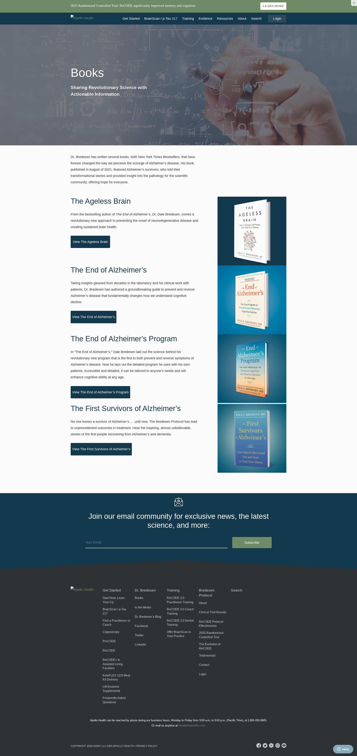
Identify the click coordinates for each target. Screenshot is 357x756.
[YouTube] (284, 745)
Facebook (141, 626)
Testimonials (207, 655)
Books (139, 597)
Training (188, 18)
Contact (204, 664)
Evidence (205, 18)
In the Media (143, 607)
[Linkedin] (271, 745)
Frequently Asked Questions (114, 700)
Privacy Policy (146, 745)
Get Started (131, 18)
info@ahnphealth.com (191, 725)
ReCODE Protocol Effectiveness (211, 623)
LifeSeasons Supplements (111, 688)
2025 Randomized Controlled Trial (211, 635)
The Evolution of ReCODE (210, 646)
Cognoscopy (111, 632)
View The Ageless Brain (90, 242)
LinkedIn (140, 644)
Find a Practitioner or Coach (116, 622)
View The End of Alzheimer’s (93, 317)
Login (277, 18)
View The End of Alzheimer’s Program (100, 392)
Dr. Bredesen (145, 590)
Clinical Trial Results (212, 612)
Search (256, 18)
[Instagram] (277, 745)
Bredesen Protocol (207, 592)
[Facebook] (258, 745)
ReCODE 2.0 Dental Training (180, 622)
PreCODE (109, 641)
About (242, 18)
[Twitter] (265, 745)
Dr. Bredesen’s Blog (148, 616)
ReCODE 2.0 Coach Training (180, 611)
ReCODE (109, 650)
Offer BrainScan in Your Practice (179, 634)
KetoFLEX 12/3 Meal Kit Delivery (116, 677)
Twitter (139, 635)
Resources (225, 18)
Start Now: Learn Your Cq (114, 600)
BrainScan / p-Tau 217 (160, 18)
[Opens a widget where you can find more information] (343, 749)
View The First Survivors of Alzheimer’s (101, 449)
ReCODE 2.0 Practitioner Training (180, 600)
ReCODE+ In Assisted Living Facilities (113, 664)
